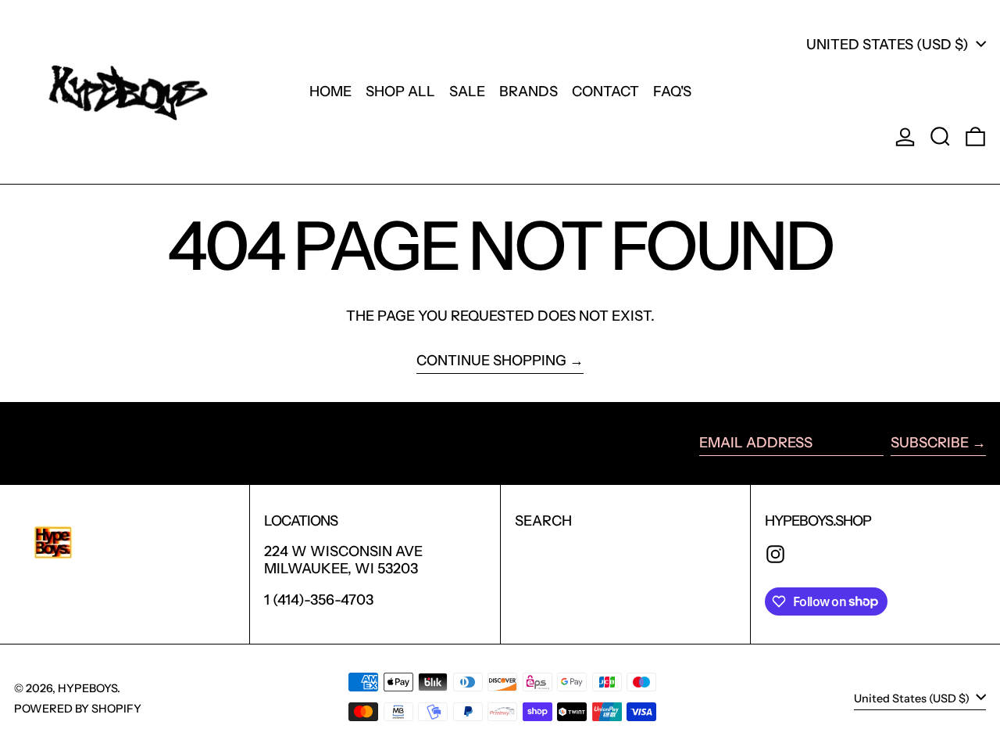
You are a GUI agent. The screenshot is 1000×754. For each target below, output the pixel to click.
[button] (940, 137)
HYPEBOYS (87, 688)
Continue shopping (491, 361)
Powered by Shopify (77, 709)
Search (543, 521)
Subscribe (930, 442)
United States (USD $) (889, 44)
